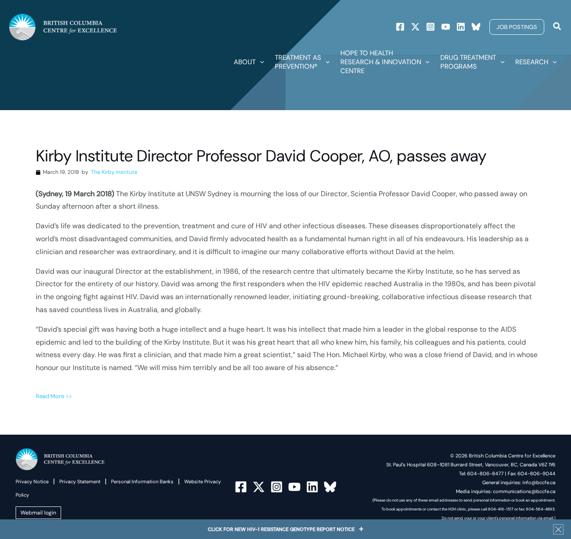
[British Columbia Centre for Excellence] (63, 26)
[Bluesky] (476, 26)
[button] (516, 27)
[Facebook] (400, 26)
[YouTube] (294, 487)
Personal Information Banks (142, 481)
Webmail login (38, 512)
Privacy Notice (32, 481)
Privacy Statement (79, 481)
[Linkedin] (460, 26)
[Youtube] (445, 26)
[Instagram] (430, 26)
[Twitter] (415, 26)
